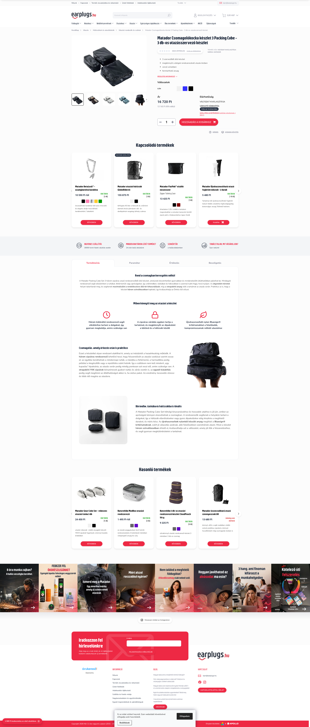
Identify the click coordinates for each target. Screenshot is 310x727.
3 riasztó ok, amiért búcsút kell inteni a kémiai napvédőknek (167, 700)
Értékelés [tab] (174, 262)
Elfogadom (185, 716)
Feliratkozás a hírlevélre (141, 652)
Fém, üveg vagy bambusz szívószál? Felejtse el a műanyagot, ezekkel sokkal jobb (169, 680)
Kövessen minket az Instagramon (157, 620)
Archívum (160, 707)
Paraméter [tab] (134, 262)
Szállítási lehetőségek (218, 114)
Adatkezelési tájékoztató (146, 3)
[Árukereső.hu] (89, 670)
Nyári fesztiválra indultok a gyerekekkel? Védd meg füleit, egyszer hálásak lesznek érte (169, 694)
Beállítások (125, 722)
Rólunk (74, 3)
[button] (238, 191)
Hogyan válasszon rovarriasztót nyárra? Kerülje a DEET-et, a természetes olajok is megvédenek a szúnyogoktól (171, 687)
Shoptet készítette (212, 724)
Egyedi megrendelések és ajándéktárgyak (127, 702)
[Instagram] (204, 682)
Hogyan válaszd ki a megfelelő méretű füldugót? (169, 675)
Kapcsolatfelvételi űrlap (212, 690)
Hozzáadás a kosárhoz (196, 122)
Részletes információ (166, 76)
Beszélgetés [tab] (215, 262)
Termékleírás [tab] (93, 262)
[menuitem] (77, 23)
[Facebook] (200, 682)
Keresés (169, 15)
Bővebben (91, 222)
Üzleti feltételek (128, 3)
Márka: (214, 52)
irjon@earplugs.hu (210, 676)
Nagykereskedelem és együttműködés (126, 698)
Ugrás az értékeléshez (194, 51)
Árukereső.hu (90, 673)
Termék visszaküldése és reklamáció (105, 3)
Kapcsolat (84, 3)
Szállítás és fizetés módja (121, 694)
